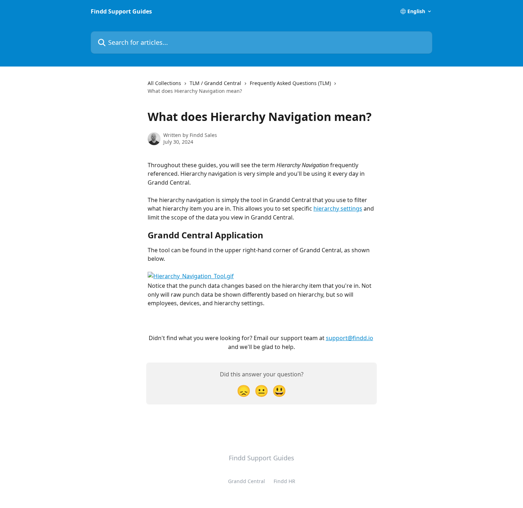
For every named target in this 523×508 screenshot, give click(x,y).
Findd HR (284, 481)
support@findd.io (349, 338)
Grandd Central (246, 481)
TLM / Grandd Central (215, 83)
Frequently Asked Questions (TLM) (290, 83)
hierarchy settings (337, 208)
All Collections (164, 83)
